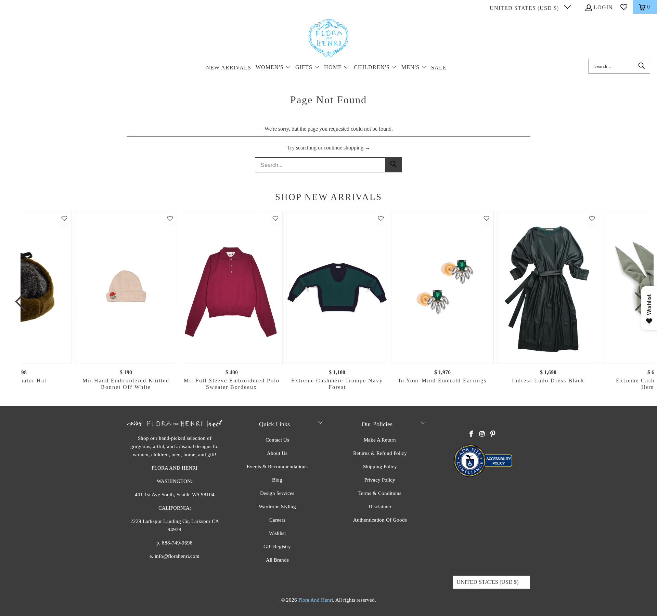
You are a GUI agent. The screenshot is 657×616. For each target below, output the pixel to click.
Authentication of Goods (380, 520)
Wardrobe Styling (277, 506)
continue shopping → (347, 147)
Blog (277, 480)
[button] (273, 68)
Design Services (277, 493)
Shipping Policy (380, 466)
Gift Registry (277, 546)
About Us (277, 453)
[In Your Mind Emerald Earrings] (442, 287)
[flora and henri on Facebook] (471, 434)
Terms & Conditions (379, 493)
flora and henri (315, 600)
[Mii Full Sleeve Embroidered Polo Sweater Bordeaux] (231, 287)
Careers (277, 520)
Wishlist (277, 533)
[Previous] (23, 301)
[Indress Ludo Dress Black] (548, 287)
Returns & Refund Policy (380, 453)
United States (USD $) (525, 8)
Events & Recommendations (277, 466)
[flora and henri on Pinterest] (493, 434)
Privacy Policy (379, 480)
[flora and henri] (328, 38)
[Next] (638, 301)
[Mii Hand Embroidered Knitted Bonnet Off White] (126, 287)
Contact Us (277, 440)
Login (603, 7)
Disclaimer (380, 506)
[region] (330, 301)
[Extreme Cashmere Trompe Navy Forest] (337, 287)
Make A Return (380, 440)
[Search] (641, 66)
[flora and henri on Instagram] (482, 434)
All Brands (277, 560)
